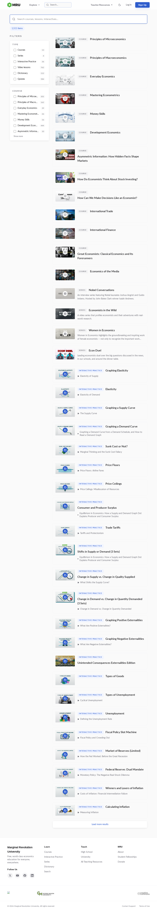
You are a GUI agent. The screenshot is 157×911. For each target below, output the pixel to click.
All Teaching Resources (91, 862)
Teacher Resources (101, 6)
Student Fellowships (127, 857)
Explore (33, 5)
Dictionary (49, 867)
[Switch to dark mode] (119, 4)
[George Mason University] (45, 893)
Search (47, 872)
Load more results (100, 824)
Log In (129, 5)
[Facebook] (25, 875)
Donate (121, 862)
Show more (18, 136)
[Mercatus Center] (19, 893)
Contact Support (129, 906)
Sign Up (142, 5)
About (121, 852)
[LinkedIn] (32, 875)
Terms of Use (144, 906)
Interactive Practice (53, 857)
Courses (48, 852)
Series (47, 862)
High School (86, 852)
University (85, 857)
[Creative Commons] (144, 893)
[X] (10, 875)
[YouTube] (17, 875)
